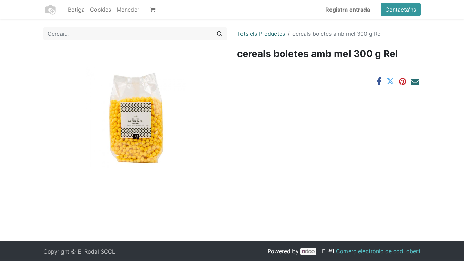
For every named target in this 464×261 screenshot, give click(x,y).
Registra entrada (347, 9)
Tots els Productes (261, 33)
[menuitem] (76, 9)
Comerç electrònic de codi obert (378, 251)
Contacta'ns (400, 9)
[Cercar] (220, 33)
